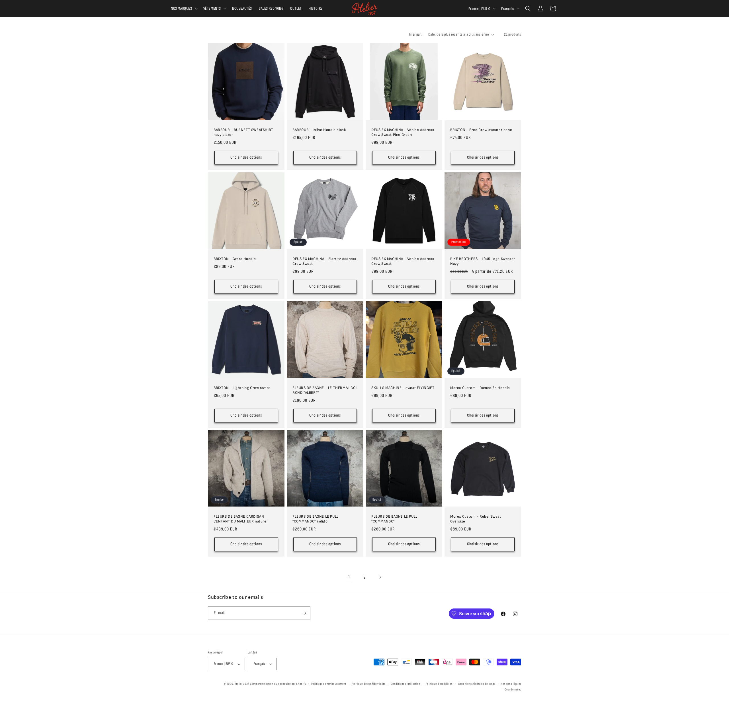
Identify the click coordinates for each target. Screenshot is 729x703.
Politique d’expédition (439, 684)
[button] (183, 9)
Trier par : (415, 34)
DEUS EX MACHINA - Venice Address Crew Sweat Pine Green (402, 132)
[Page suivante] (380, 577)
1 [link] (349, 577)
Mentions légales (511, 684)
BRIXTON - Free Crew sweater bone (481, 130)
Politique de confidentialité (369, 684)
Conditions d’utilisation (405, 684)
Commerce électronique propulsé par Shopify (278, 684)
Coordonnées (513, 689)
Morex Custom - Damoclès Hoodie (480, 388)
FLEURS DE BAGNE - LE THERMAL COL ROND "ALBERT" (324, 390)
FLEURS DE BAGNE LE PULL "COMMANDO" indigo (315, 519)
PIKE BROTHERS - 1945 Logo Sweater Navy (482, 261)
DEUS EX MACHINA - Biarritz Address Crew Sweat (324, 261)
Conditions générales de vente (476, 684)
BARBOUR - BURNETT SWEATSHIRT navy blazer (243, 132)
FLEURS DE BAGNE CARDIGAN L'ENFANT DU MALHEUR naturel (240, 519)
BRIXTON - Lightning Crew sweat (242, 388)
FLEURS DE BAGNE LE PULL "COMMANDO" (394, 519)
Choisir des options (246, 157)
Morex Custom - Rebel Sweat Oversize (475, 519)
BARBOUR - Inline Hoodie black (319, 130)
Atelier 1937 (242, 684)
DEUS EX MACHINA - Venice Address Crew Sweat (402, 261)
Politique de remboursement (328, 684)
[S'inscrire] (304, 613)
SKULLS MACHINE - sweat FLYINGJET (402, 388)
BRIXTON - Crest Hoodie (235, 259)
